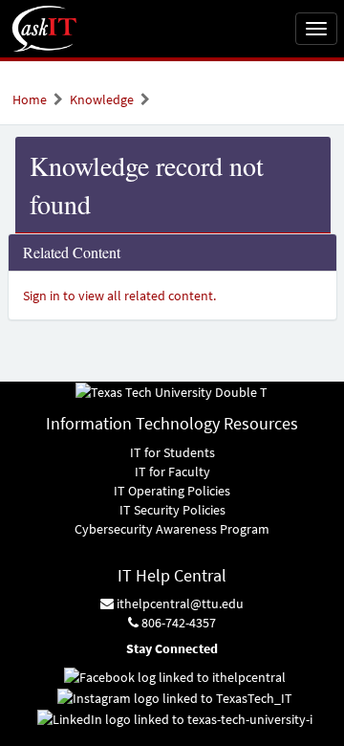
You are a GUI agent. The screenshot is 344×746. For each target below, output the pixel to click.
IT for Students (172, 452)
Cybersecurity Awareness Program (172, 529)
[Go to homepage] (45, 28)
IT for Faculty (172, 471)
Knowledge (102, 99)
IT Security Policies (172, 509)
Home (29, 99)
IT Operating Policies (172, 490)
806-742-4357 (177, 622)
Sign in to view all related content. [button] (119, 295)
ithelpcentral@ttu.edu (179, 603)
